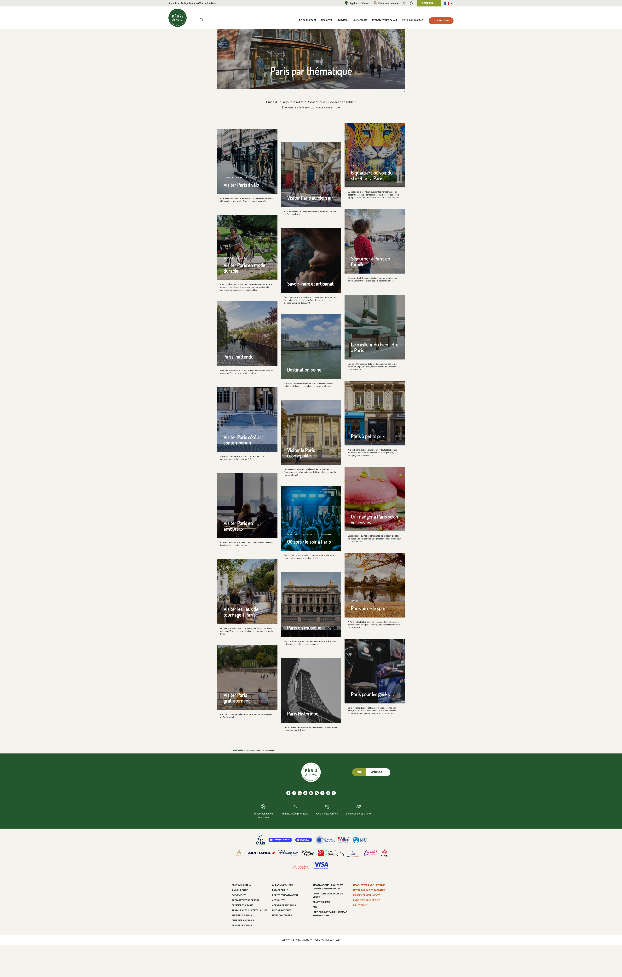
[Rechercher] (202, 20)
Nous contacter (282, 915)
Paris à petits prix (368, 436)
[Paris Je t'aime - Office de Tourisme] (177, 18)
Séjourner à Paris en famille (370, 261)
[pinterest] (311, 793)
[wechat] (317, 793)
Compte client (321, 902)
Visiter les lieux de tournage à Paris (241, 612)
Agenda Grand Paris (284, 905)
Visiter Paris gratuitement (237, 697)
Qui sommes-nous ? (283, 885)
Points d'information (285, 895)
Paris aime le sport (369, 608)
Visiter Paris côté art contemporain (243, 440)
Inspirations (250, 750)
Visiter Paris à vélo (241, 184)
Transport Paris (242, 925)
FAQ (315, 907)
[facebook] (288, 793)
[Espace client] (412, 3)
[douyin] (322, 793)
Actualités (279, 900)
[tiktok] (305, 793)
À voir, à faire (240, 890)
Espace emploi (280, 890)
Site (359, 772)
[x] (334, 793)
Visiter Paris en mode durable (244, 268)
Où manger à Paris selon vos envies (374, 519)
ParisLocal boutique (388, 3)
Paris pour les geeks (370, 694)
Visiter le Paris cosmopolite (301, 453)
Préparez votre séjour (245, 900)
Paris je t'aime (237, 750)
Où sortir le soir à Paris (309, 541)
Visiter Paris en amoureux (238, 526)
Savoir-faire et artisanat (310, 283)
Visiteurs (376, 772)
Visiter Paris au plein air (310, 197)
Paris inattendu (238, 356)
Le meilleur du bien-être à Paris (374, 347)
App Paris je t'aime (359, 3)
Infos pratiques (281, 910)
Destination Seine (304, 369)
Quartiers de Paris (243, 920)
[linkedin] (300, 793)
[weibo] (328, 793)
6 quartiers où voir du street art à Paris (372, 175)
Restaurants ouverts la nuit (249, 910)
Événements (239, 895)
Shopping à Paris (242, 915)
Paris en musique (304, 627)
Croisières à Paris (242, 905)
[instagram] (294, 793)
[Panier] (404, 3)
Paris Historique (302, 713)
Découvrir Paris (241, 885)
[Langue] (449, 3)
